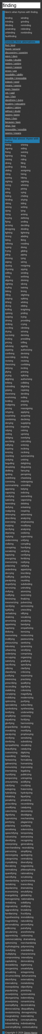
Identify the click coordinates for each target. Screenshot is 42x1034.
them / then (11, 118)
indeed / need (12, 82)
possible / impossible (15, 78)
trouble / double (13, 60)
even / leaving (12, 89)
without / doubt (12, 111)
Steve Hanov (30, 1032)
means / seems (13, 85)
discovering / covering (16, 52)
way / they (10, 96)
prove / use (11, 71)
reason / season (13, 67)
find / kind (10, 45)
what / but (10, 125)
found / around (12, 49)
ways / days (11, 56)
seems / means (13, 133)
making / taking (13, 107)
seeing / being (12, 114)
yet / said (10, 93)
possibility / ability (14, 74)
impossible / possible (15, 129)
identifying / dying (14, 100)
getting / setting (13, 63)
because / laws (13, 122)
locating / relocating (15, 104)
